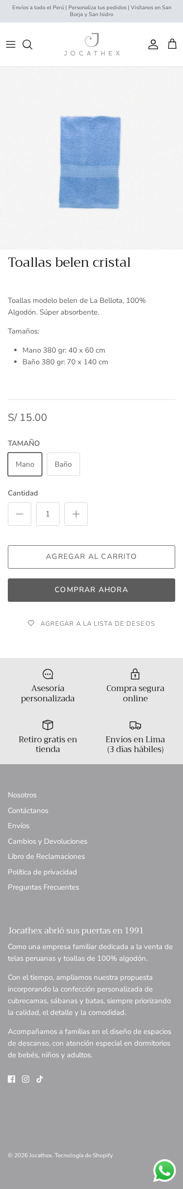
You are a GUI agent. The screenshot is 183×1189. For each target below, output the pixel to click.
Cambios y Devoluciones (47, 841)
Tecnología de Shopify (84, 1155)
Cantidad (23, 493)
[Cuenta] (151, 44)
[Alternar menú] (10, 44)
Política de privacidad (42, 872)
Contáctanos (28, 810)
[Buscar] (32, 44)
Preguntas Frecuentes (43, 887)
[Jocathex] (91, 44)
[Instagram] (25, 1079)
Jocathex (40, 1155)
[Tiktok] (39, 1079)
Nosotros (22, 795)
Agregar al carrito (91, 556)
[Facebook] (11, 1079)
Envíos (18, 826)
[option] (91, 158)
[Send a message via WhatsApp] (164, 1170)
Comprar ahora (91, 589)
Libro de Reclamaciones (46, 856)
